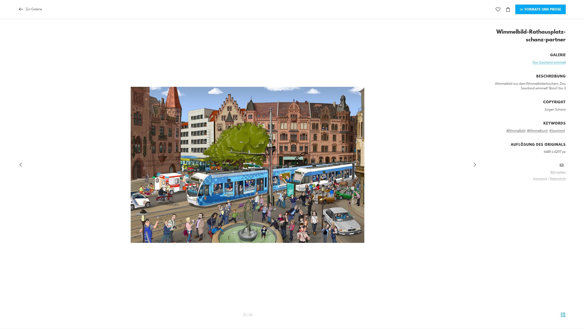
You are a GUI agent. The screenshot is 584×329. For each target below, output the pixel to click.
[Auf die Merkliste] (498, 9)
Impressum (540, 179)
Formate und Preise (542, 9)
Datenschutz (558, 179)
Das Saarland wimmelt (549, 62)
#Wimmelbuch (537, 131)
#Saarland (557, 131)
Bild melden (558, 172)
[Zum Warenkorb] (508, 9)
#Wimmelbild (515, 131)
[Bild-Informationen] (563, 315)
